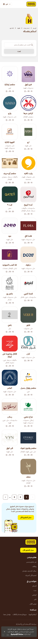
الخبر (35, 599)
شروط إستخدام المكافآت (20, 614)
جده (35, 590)
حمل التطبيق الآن (26, 517)
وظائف (34, 566)
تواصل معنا (7, 614)
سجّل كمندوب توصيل (29, 571)
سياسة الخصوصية (17, 634)
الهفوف (18, 28)
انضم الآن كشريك (30, 575)
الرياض (34, 595)
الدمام (34, 586)
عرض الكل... (32, 604)
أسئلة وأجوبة (32, 614)
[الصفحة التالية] (5, 497)
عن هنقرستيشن (31, 562)
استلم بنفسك (27, 28)
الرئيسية (34, 28)
